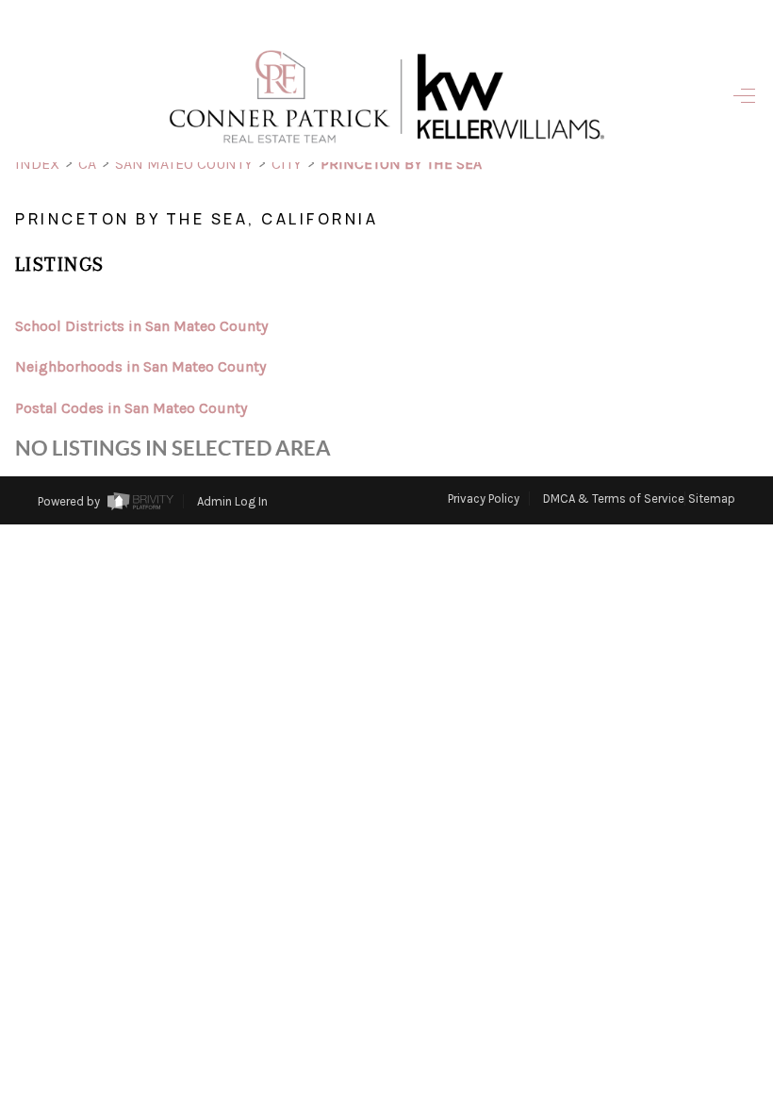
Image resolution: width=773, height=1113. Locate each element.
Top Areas (605, 622)
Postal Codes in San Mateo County (131, 408)
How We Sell (616, 730)
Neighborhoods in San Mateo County (140, 366)
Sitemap (711, 498)
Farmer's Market (577, 541)
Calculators (582, 582)
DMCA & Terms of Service (613, 498)
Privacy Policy (483, 498)
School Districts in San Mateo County (141, 326)
